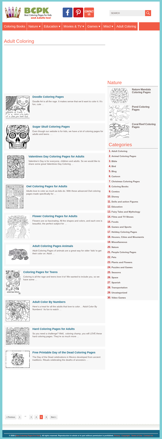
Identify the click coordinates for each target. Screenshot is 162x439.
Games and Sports (121, 227)
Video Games (119, 297)
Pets (114, 257)
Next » (53, 417)
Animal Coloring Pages (124, 156)
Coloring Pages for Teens (40, 272)
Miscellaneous (119, 242)
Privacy (117, 435)
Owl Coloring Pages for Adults (46, 186)
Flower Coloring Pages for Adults (54, 216)
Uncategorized (119, 292)
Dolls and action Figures (125, 201)
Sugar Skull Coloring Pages (51, 126)
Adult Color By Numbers (48, 302)
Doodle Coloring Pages (48, 96)
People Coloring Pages (124, 252)
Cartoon (116, 176)
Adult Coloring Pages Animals (52, 246)
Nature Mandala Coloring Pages (141, 91)
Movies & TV (72, 26)
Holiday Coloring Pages (124, 232)
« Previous (10, 417)
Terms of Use (136, 435)
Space (115, 277)
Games (92, 26)
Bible (114, 161)
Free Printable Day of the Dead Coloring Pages (63, 352)
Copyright (126, 435)
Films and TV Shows (123, 217)
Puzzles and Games (122, 267)
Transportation (120, 287)
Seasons (116, 272)
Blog (114, 171)
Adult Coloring (126, 26)
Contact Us (148, 435)
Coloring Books (14, 26)
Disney (115, 196)
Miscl (107, 26)
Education (51, 26)
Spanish (116, 282)
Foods (115, 222)
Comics (116, 191)
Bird (114, 166)
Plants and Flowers (122, 262)
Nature (33, 26)
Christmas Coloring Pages (126, 181)
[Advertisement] (54, 67)
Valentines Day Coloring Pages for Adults (56, 156)
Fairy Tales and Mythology (126, 211)
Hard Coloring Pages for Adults (53, 329)
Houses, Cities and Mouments (128, 237)
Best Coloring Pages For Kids (28, 435)
